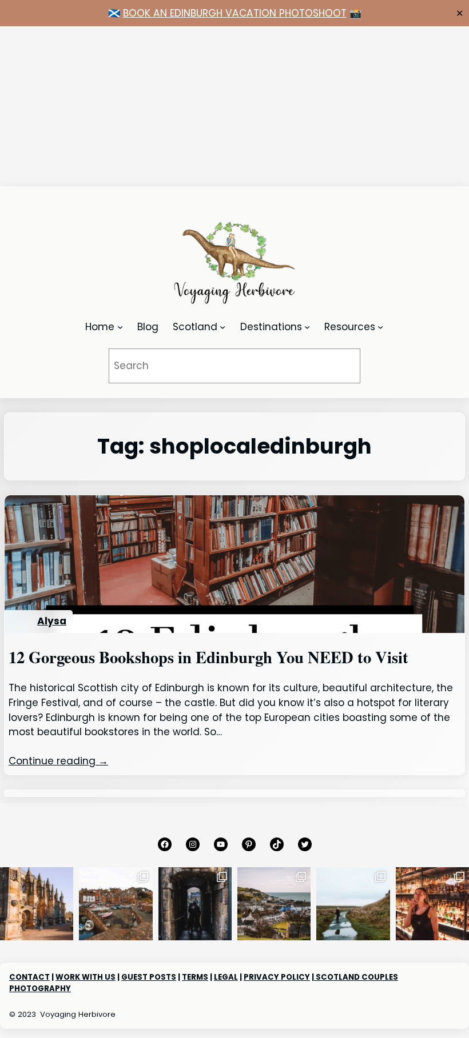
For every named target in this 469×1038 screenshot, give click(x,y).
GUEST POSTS (148, 977)
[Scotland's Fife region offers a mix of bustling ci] (115, 903)
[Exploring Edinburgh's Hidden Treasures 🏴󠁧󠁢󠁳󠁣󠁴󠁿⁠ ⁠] (195, 903)
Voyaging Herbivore (78, 1014)
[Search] (336, 365)
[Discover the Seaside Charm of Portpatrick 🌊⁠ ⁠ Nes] (274, 903)
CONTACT (29, 977)
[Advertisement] (234, 106)
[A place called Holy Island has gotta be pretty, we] (352, 903)
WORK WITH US (85, 977)
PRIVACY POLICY (277, 977)
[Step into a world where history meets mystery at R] (36, 903)
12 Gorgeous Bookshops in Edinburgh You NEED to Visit (208, 657)
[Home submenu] (120, 327)
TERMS (195, 977)
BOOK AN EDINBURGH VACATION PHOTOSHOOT (235, 13)
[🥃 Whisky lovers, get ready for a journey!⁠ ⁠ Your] (432, 903)
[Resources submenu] (380, 327)
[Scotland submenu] (222, 327)
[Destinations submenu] (307, 327)
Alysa (51, 621)
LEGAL (226, 977)
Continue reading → (58, 761)
